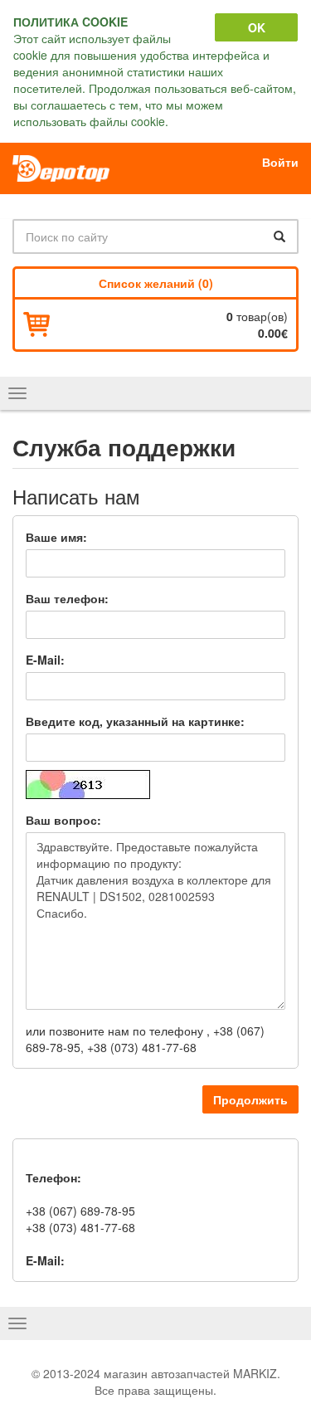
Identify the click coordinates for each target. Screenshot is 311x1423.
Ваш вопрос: (63, 819)
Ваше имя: (56, 537)
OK (256, 27)
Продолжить (250, 1099)
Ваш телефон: (67, 598)
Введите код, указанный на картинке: (135, 721)
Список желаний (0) (156, 283)
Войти (280, 162)
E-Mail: (45, 659)
